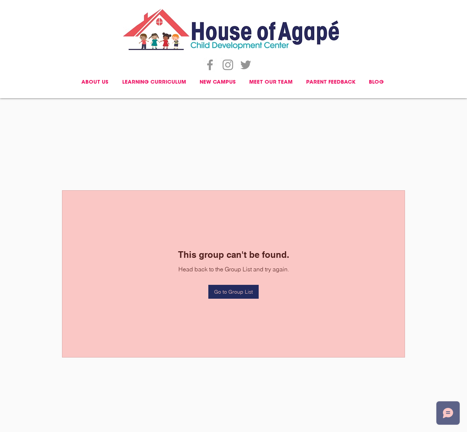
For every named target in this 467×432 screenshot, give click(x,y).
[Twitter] (246, 65)
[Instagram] (228, 65)
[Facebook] (210, 65)
